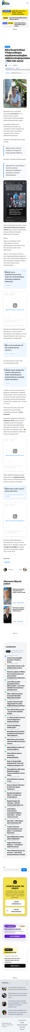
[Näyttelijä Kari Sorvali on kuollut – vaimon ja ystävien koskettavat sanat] (4, 995)
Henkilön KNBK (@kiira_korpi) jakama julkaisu (16, 325)
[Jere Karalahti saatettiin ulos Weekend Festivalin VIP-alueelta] (4, 988)
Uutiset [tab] (13, 651)
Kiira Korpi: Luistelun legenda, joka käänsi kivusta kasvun (18, 609)
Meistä (22, 1022)
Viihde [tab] (8, 651)
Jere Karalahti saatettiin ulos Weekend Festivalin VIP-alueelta (17, 988)
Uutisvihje (22, 1027)
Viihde (8, 46)
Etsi (4, 867)
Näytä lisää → (15, 966)
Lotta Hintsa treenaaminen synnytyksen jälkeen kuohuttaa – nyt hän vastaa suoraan (14, 813)
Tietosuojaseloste (22, 1024)
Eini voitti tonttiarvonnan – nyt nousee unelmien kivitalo (15, 712)
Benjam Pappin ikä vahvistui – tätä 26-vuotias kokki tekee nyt (15, 803)
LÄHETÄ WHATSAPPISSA (13, 910)
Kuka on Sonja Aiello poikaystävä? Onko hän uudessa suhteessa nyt (15, 763)
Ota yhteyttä (22, 1020)
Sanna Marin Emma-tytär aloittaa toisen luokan (20, 24)
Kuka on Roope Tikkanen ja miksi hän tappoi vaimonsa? (15, 787)
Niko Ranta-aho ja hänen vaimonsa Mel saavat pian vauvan (16, 741)
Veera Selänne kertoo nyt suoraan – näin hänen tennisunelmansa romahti (16, 853)
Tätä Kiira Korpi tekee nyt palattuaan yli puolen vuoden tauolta (19, 590)
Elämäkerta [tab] (19, 651)
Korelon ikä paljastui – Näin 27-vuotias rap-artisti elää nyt (14, 795)
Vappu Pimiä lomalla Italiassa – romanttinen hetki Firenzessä (15, 845)
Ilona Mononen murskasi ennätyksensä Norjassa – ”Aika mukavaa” (16, 733)
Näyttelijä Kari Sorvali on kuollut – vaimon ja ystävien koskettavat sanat (19, 12)
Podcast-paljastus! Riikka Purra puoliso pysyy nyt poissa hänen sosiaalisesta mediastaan (17, 1012)
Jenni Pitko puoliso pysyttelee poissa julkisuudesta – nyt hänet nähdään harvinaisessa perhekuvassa (15, 686)
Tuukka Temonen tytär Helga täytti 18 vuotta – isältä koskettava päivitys (16, 704)
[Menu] (27, 3)
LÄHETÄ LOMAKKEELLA (13, 903)
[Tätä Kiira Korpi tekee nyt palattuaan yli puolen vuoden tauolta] (8, 596)
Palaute (22, 1029)
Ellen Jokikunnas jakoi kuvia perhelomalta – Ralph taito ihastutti (15, 696)
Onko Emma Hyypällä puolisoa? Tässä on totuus (18, 18)
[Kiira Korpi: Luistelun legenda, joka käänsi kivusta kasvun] (8, 614)
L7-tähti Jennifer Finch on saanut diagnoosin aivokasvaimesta (16, 719)
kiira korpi (7, 562)
